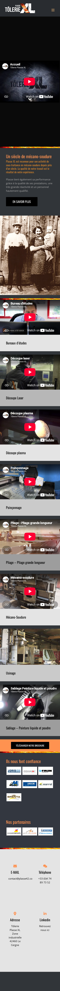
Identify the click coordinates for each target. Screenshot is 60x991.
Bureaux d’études (16, 342)
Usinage (11, 672)
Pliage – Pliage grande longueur (25, 562)
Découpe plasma (16, 452)
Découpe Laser (14, 397)
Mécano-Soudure (16, 617)
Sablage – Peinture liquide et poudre (28, 727)
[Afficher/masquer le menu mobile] (53, 10)
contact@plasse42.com (21, 878)
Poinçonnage (14, 507)
